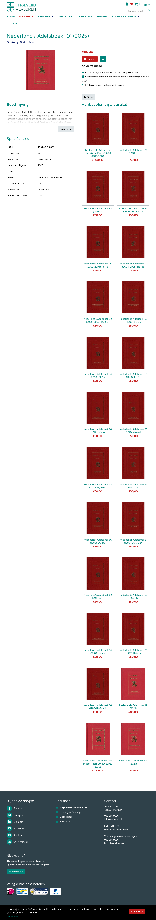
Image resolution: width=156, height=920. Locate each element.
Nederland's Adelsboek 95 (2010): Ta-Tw (133, 375)
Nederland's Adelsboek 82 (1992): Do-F (98, 596)
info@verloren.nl (113, 819)
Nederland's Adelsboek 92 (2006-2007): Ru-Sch (98, 320)
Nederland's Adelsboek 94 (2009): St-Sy (98, 375)
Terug (90, 97)
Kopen (90, 59)
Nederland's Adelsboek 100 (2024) (133, 762)
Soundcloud (20, 842)
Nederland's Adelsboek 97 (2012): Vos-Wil (133, 430)
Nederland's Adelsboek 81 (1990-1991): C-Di (133, 541)
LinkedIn (18, 822)
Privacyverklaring (70, 812)
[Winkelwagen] (136, 4)
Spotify (17, 835)
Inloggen (145, 4)
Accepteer (135, 911)
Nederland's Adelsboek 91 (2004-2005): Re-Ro (133, 265)
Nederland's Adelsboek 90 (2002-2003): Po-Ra (98, 265)
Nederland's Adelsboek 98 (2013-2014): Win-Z (98, 486)
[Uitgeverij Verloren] (21, 7)
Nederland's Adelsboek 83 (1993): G (133, 596)
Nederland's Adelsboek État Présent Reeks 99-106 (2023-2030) (97, 763)
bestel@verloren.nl (114, 843)
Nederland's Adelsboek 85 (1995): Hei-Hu (133, 651)
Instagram (19, 815)
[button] (53, 17)
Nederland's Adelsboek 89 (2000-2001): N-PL (133, 210)
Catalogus (66, 817)
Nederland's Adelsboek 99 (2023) (133, 706)
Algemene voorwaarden (74, 807)
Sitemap (65, 822)
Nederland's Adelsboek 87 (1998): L (133, 151)
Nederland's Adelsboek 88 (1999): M (98, 210)
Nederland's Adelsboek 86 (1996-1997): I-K (98, 706)
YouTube (18, 829)
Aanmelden (15, 871)
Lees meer (12, 916)
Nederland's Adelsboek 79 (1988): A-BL (133, 486)
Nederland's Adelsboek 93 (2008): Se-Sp (133, 320)
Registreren (127, 4)
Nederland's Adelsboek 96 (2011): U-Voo (98, 430)
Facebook (19, 808)
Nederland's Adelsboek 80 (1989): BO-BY (98, 541)
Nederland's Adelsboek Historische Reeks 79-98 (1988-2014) (98, 153)
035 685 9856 (111, 816)
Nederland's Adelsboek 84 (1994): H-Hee (98, 651)
